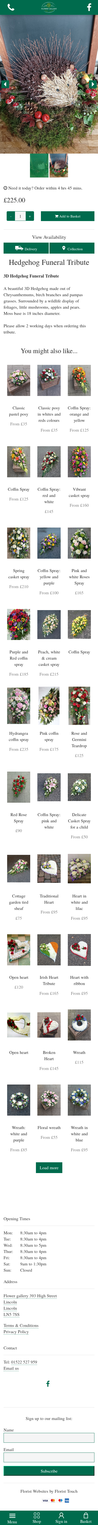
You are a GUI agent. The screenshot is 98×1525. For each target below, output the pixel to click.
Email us (11, 1368)
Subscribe (49, 1471)
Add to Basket (69, 216)
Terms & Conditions (21, 1325)
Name (9, 1430)
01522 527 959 (24, 1362)
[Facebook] (89, 7)
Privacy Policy (16, 1331)
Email (9, 1449)
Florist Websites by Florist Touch (49, 1491)
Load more (49, 1167)
